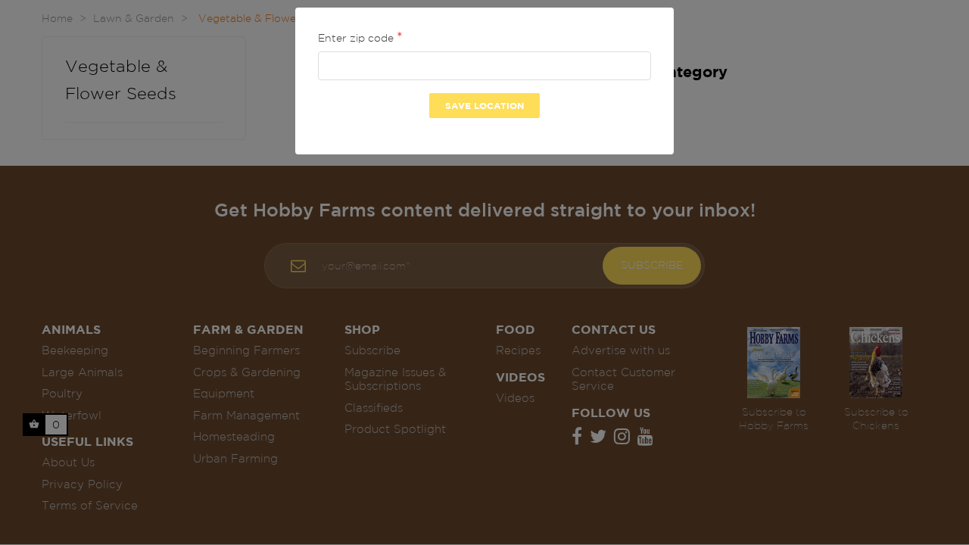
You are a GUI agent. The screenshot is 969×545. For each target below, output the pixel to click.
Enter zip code (357, 38)
